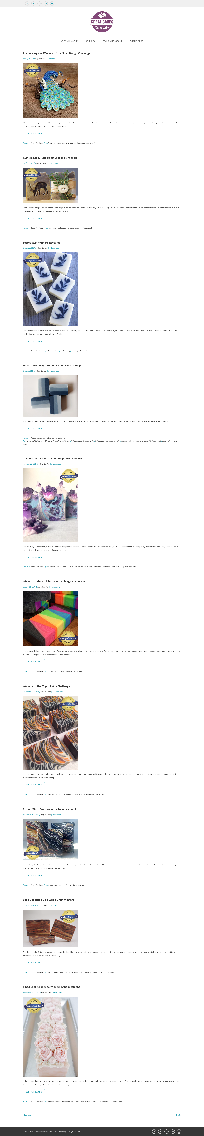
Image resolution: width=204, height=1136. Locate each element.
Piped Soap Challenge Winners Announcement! (52, 987)
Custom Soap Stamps (56, 794)
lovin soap (52, 143)
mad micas (67, 885)
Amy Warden (40, 58)
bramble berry (53, 351)
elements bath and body (57, 567)
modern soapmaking (74, 671)
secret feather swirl (95, 351)
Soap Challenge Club (112, 41)
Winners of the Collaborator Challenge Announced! (54, 581)
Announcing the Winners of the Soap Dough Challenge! (57, 53)
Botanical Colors (33, 441)
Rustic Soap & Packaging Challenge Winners (50, 157)
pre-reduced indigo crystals (150, 441)
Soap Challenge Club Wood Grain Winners (48, 899)
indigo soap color (102, 441)
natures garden (63, 143)
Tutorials (61, 438)
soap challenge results (84, 228)
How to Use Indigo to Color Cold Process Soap (52, 365)
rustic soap (52, 228)
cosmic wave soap (55, 885)
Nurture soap (65, 351)
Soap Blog (90, 41)
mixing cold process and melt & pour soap (103, 567)
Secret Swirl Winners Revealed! (42, 242)
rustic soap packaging (66, 228)
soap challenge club (77, 143)
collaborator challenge (56, 671)
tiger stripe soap (101, 794)
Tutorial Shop (136, 41)
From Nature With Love (61, 441)
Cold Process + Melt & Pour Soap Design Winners (53, 458)
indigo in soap (76, 441)
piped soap (96, 1101)
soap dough (90, 143)
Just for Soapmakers (39, 438)
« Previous (27, 1115)
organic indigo (114, 441)
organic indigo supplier (130, 441)
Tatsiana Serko (78, 885)
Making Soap (52, 438)
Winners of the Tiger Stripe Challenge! (47, 686)
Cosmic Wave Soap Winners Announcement (49, 809)
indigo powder (88, 441)
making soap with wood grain (71, 972)
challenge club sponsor (71, 1101)
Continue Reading (34, 133)
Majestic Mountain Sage (77, 567)
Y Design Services (73, 1131)
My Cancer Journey (69, 41)
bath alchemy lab (54, 1101)
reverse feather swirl (79, 351)
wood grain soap (107, 972)
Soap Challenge (37, 143)
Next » (178, 1115)
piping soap (106, 1101)
